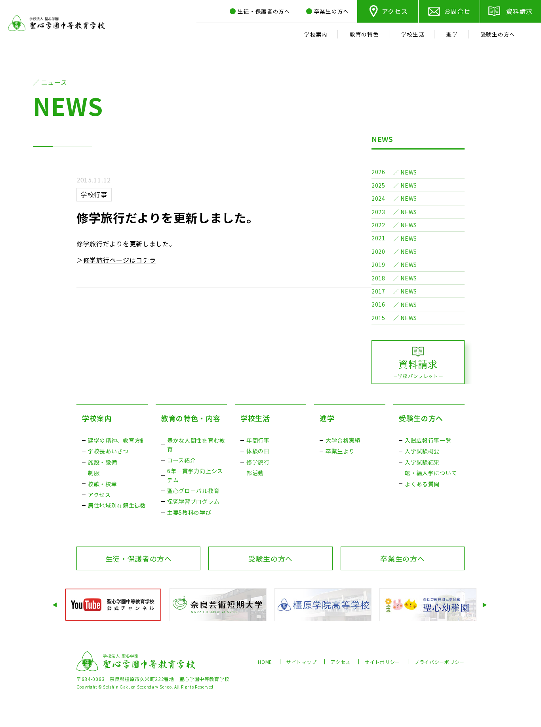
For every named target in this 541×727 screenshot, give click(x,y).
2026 (378, 172)
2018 (378, 278)
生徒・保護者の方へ (138, 558)
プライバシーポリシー (439, 661)
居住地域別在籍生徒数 (117, 505)
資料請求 (519, 11)
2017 (378, 291)
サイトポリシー (382, 661)
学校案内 (97, 418)
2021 (378, 238)
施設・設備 (102, 462)
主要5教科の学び (189, 512)
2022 (378, 225)
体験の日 (258, 451)
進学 (327, 418)
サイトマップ (301, 661)
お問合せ (457, 11)
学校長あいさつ (108, 451)
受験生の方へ (421, 418)
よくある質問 (422, 484)
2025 (378, 185)
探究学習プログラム (193, 501)
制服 (93, 473)
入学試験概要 (422, 451)
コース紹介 (181, 460)
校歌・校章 (102, 484)
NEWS (382, 139)
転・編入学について (431, 473)
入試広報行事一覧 (428, 440)
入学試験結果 (422, 462)
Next (485, 604)
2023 (378, 212)
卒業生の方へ (402, 558)
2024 (378, 198)
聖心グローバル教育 (193, 491)
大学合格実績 (343, 440)
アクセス (395, 11)
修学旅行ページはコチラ (119, 260)
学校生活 (255, 418)
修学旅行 (258, 462)
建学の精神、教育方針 (117, 440)
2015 (378, 318)
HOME (265, 661)
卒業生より (340, 451)
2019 (378, 265)
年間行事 (258, 440)
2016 (378, 304)
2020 (378, 251)
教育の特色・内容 (191, 418)
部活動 (255, 473)
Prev (56, 604)
